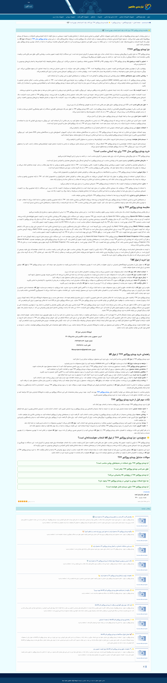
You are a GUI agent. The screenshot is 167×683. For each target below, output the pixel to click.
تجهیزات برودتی (70, 17)
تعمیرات (100, 17)
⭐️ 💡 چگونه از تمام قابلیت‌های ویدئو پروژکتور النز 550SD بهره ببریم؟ (114, 590)
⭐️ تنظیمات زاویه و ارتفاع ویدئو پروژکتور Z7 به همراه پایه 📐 (116, 576)
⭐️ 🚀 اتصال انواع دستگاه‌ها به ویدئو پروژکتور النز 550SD (117, 634)
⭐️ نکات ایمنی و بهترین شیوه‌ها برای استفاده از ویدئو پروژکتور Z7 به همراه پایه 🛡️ (110, 561)
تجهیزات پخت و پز (58, 17)
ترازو (148, 17)
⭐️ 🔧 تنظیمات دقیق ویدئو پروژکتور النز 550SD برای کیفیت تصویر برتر (113, 649)
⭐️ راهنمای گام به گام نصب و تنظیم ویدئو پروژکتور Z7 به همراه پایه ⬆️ (113, 517)
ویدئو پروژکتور (116, 23)
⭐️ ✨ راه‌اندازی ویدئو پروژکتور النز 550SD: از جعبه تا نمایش (116, 620)
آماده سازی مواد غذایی (110, 17)
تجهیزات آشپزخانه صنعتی (126, 17)
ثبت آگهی (29, 6)
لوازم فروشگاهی (140, 17)
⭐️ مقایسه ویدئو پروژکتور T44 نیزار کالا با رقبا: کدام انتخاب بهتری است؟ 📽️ (88, 23)
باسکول (93, 17)
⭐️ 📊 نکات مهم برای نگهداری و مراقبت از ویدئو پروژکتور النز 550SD (114, 605)
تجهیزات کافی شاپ (83, 17)
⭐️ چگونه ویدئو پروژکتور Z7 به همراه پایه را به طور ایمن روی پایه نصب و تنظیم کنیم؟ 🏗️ (108, 532)
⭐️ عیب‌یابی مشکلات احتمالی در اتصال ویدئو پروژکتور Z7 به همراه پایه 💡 (112, 546)
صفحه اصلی (136, 23)
